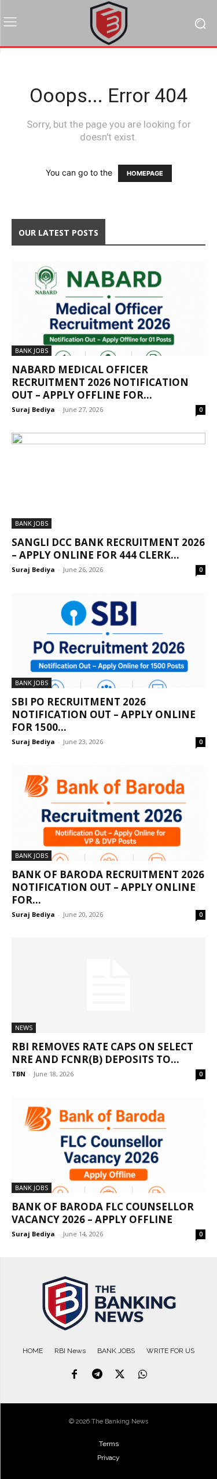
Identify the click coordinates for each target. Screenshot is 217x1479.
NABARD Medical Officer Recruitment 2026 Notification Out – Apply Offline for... (100, 382)
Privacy (108, 1458)
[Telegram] (97, 1375)
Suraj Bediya (33, 409)
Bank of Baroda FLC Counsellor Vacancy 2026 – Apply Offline (103, 1213)
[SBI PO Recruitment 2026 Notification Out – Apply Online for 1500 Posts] (108, 640)
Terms (109, 1444)
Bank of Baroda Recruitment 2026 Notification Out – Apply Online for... (108, 887)
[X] (120, 1375)
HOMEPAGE (145, 173)
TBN (18, 1073)
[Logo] (109, 1303)
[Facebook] (74, 1375)
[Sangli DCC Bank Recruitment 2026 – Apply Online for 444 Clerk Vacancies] (108, 480)
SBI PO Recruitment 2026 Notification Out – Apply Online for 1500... (104, 714)
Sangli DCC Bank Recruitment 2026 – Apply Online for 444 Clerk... (108, 549)
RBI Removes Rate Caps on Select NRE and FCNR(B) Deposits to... (102, 1053)
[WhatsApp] (143, 1375)
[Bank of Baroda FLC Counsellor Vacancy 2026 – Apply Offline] (108, 1144)
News (23, 1027)
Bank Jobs (31, 350)
